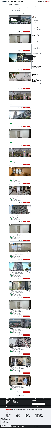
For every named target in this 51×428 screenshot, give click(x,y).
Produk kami (7, 402)
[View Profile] (11, 34)
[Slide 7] (21, 23)
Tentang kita (7, 401)
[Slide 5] (20, 23)
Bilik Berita (14, 401)
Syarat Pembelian (22, 426)
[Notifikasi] (45, 1)
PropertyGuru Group (8, 400)
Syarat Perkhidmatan (13, 426)
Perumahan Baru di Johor (38, 415)
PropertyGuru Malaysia (9, 414)
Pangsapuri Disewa (28, 416)
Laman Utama (11, 4)
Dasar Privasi (17, 426)
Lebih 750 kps (33, 67)
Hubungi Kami (15, 400)
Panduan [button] (19, 1)
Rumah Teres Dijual (18, 417)
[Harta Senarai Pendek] (29, 16)
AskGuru (7, 415)
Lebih (22, 1)
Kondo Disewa (27, 415)
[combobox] (22, 6)
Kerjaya (7, 403)
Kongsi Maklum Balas (15, 402)
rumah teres (35, 48)
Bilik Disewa (27, 417)
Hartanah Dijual (18, 414)
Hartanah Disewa (28, 414)
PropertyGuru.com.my (8, 409)
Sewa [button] (11, 1)
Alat (35, 420)
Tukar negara (34, 400)
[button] (10, 10)
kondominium (38, 48)
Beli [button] (8, 1)
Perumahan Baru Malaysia (38, 414)
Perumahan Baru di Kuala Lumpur (39, 416)
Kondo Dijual (17, 415)
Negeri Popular (27, 420)
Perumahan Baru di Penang (38, 417)
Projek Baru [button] (15, 1)
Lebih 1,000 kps (37, 67)
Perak (34, 57)
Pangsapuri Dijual (18, 416)
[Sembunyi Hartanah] (28, 16)
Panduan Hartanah (8, 416)
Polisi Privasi (8, 421)
